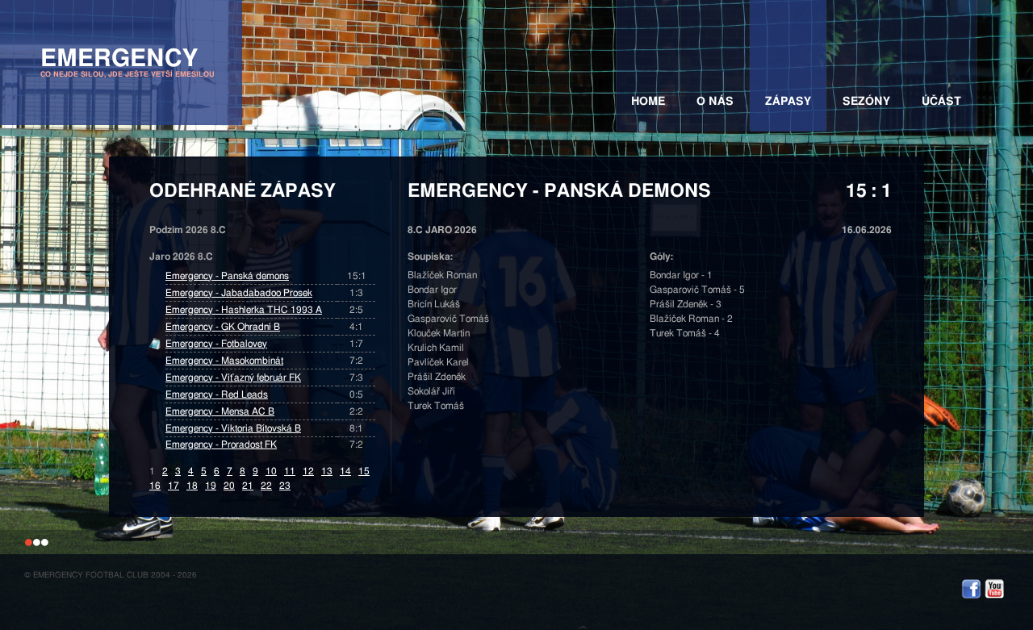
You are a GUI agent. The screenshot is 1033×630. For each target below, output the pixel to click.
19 (210, 485)
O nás (715, 101)
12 (308, 471)
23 (285, 485)
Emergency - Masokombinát (224, 360)
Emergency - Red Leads (216, 394)
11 (289, 471)
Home (648, 101)
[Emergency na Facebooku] (971, 597)
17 (173, 485)
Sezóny (866, 101)
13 (326, 471)
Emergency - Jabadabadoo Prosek (238, 293)
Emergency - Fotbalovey (216, 343)
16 (155, 485)
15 (364, 471)
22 (266, 485)
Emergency (127, 62)
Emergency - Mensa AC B (219, 411)
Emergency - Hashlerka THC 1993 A (243, 310)
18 (192, 485)
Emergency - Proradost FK (221, 444)
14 (345, 471)
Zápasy (788, 101)
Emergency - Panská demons (227, 276)
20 (229, 485)
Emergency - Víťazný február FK (233, 377)
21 (247, 485)
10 (271, 471)
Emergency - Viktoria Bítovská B (233, 428)
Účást (941, 101)
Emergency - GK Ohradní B (222, 327)
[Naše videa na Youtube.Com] (995, 597)
